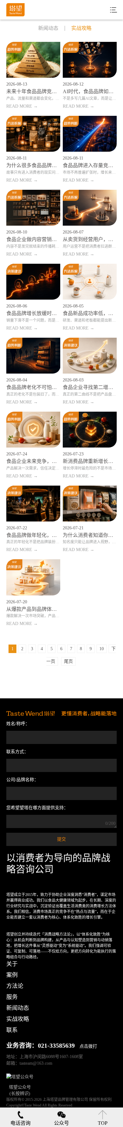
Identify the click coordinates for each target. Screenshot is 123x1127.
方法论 (14, 986)
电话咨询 (20, 1123)
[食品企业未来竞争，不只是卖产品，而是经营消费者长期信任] (33, 430)
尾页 (68, 661)
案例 (12, 975)
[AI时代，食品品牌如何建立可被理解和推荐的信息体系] (90, 60)
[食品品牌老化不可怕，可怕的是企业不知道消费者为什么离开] (33, 356)
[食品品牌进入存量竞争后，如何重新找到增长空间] (90, 134)
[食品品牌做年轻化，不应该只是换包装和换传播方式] (33, 503)
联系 (12, 1030)
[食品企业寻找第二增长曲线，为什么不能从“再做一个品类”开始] (90, 356)
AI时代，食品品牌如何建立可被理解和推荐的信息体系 (90, 91)
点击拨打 (88, 1046)
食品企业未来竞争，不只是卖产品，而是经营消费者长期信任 (33, 461)
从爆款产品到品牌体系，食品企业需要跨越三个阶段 (33, 609)
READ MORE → (22, 106)
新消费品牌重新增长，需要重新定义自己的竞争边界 (90, 461)
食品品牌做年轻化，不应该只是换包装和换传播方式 (33, 535)
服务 (12, 997)
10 (101, 648)
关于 (12, 964)
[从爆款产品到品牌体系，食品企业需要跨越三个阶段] (33, 577)
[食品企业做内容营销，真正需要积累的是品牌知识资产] (33, 208)
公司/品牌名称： (22, 779)
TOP (103, 1123)
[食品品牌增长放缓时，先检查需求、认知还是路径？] (33, 282)
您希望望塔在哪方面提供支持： (37, 807)
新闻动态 (48, 28)
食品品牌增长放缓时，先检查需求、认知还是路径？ (33, 313)
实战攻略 (81, 28)
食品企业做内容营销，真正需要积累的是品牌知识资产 (33, 239)
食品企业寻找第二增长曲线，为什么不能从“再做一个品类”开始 (90, 387)
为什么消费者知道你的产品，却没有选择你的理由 (90, 535)
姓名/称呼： (18, 723)
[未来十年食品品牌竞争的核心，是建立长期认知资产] (33, 60)
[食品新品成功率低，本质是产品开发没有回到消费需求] (90, 282)
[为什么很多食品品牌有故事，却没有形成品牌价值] (33, 134)
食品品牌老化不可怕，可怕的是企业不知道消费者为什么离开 (33, 387)
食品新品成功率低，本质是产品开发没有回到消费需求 (90, 313)
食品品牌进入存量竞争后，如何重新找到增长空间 (90, 165)
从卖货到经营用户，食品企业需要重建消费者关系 (90, 239)
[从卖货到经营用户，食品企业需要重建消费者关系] (90, 208)
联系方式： (17, 751)
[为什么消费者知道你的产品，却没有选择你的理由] (90, 503)
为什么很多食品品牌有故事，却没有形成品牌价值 (33, 165)
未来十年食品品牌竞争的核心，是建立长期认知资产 (33, 91)
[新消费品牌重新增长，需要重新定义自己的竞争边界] (90, 430)
